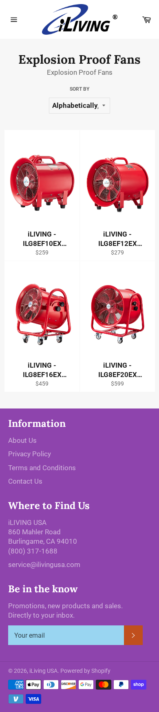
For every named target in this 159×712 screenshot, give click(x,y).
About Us (22, 440)
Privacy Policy (29, 454)
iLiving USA (43, 670)
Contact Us (25, 481)
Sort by (79, 89)
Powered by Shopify (85, 670)
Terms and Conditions (42, 468)
